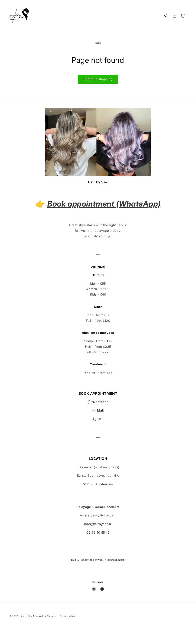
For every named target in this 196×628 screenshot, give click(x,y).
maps (114, 467)
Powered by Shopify (44, 616)
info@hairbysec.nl (98, 524)
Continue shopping (98, 79)
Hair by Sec (26, 616)
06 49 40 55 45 (97, 532)
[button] (166, 15)
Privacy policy (67, 616)
